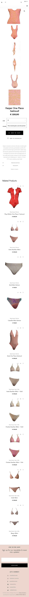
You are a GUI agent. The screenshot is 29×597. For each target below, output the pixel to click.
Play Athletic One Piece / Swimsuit (14, 214)
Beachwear (12, 212)
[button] (24, 11)
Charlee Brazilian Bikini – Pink (14, 462)
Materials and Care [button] (15, 162)
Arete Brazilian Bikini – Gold (15, 391)
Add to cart (16, 133)
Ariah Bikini (14, 498)
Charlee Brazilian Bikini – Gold (14, 427)
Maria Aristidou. (22, 592)
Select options (15, 197)
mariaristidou (13, 584)
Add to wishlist (16, 138)
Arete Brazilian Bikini (14, 249)
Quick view (20, 186)
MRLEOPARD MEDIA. (21, 594)
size (4, 120)
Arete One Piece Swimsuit (14, 356)
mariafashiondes (14, 575)
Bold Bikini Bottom (14, 285)
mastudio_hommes (14, 578)
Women (17, 212)
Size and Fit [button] (15, 165)
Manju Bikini (14, 533)
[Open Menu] (27, 6)
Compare (18, 186)
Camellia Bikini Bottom (14, 320)
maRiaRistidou (13, 590)
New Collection (18, 389)
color (4, 126)
